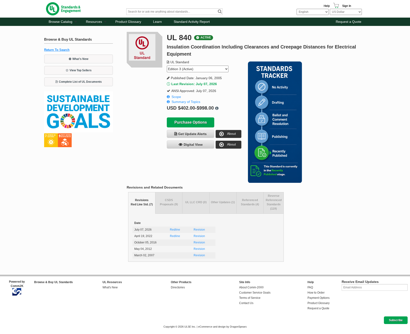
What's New (80, 59)
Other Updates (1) (223, 202)
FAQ (310, 287)
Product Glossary (128, 22)
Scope (176, 97)
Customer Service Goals (254, 292)
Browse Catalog (60, 22)
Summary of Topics (186, 102)
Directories (178, 287)
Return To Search (57, 50)
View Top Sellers (81, 70)
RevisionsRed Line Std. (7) (142, 202)
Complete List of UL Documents (80, 81)
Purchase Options (190, 122)
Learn (157, 22)
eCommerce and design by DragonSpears (222, 326)
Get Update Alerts (192, 134)
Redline (175, 229)
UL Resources (112, 282)
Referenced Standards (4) (250, 202)
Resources (94, 22)
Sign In (346, 6)
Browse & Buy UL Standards (53, 282)
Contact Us (246, 303)
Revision (199, 229)
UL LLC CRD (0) (196, 202)
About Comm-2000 (251, 287)
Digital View (193, 144)
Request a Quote (348, 22)
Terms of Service (250, 298)
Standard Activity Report (192, 22)
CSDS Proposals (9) (169, 202)
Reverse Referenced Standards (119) (274, 202)
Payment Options (319, 298)
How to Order (316, 292)
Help (327, 6)
